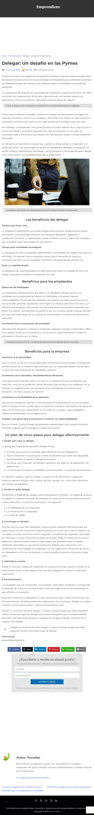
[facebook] (36, 801)
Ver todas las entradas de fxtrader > (33, 778)
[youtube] (46, 801)
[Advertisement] (47, 34)
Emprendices (54, 811)
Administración (14, 56)
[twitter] (41, 801)
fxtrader (28, 70)
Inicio (4, 56)
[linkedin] (56, 801)
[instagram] (51, 801)
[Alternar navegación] (47, 14)
